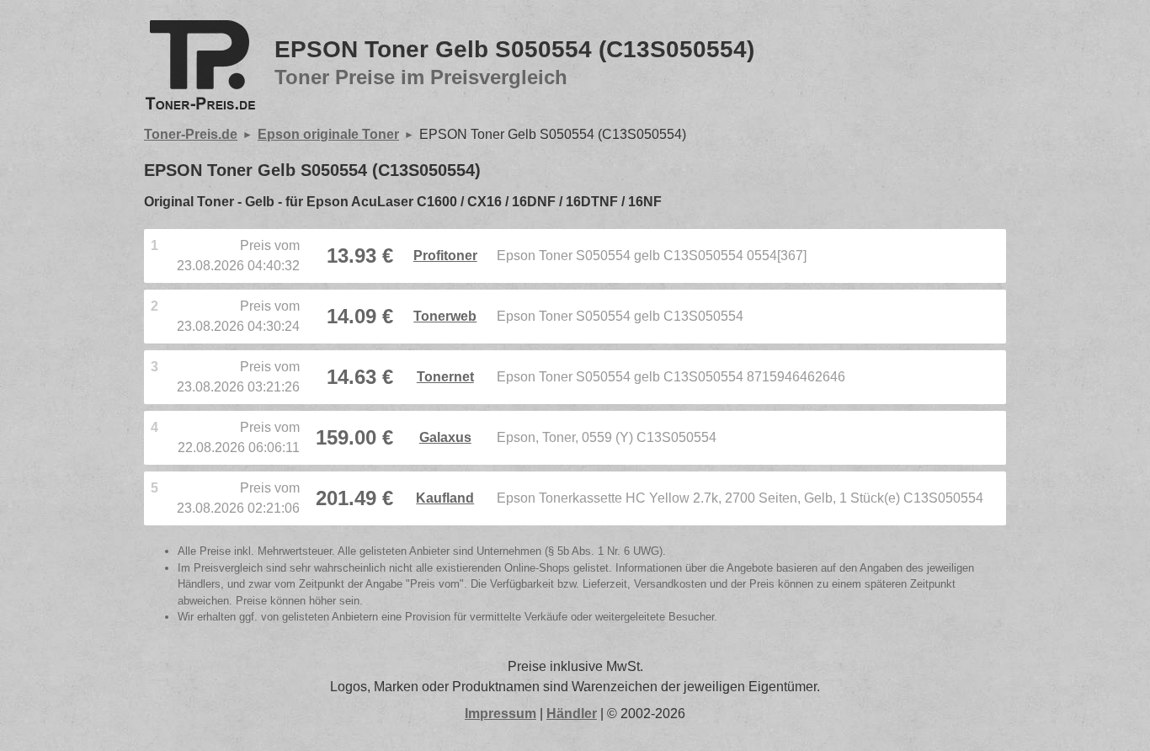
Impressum (500, 713)
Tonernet (445, 377)
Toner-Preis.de (190, 134)
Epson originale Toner (328, 134)
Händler (571, 713)
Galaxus (445, 437)
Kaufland (445, 498)
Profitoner (445, 255)
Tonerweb (445, 316)
